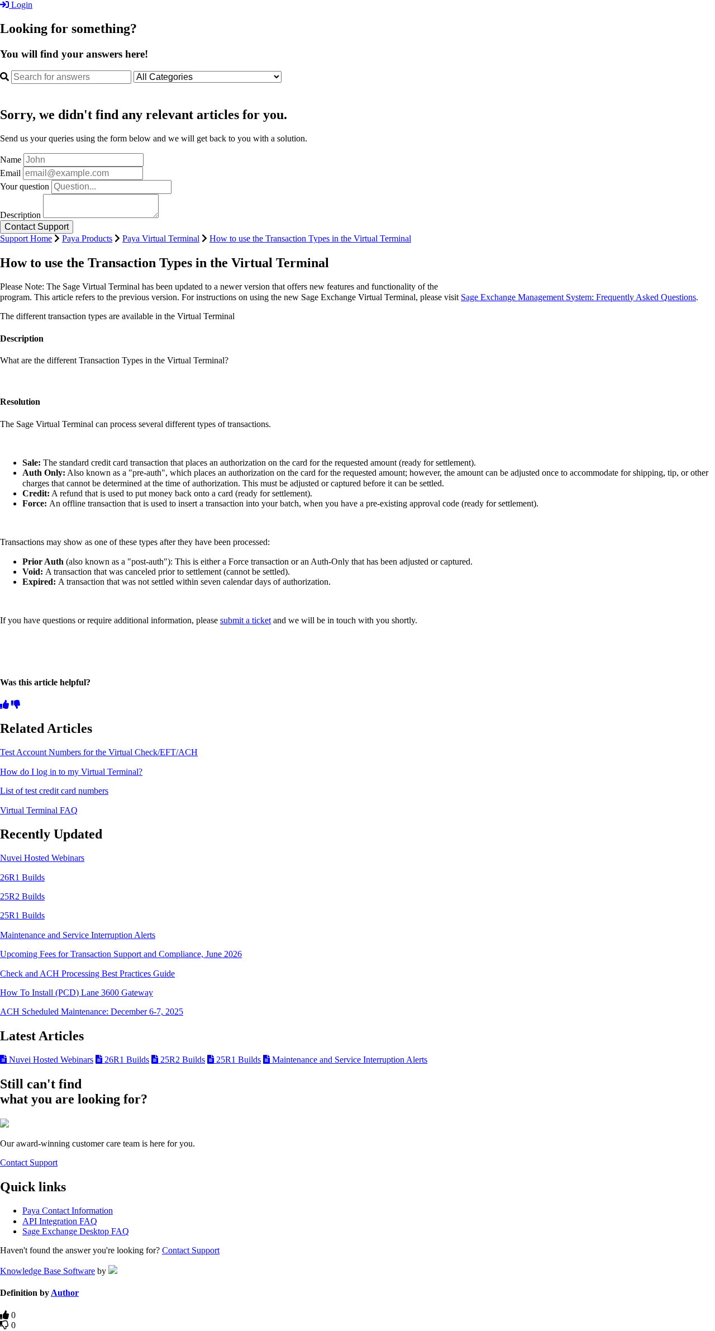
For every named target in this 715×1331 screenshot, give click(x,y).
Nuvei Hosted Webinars (42, 858)
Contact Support (29, 1162)
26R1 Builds (22, 877)
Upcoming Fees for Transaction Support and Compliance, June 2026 (121, 954)
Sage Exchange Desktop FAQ (75, 1231)
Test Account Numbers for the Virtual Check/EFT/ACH (99, 752)
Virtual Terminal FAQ (39, 810)
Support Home (26, 238)
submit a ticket (245, 620)
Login (20, 5)
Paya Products (87, 238)
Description (20, 215)
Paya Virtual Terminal (160, 238)
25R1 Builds (22, 915)
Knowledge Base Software (47, 1271)
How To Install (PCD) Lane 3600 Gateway (76, 992)
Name (10, 159)
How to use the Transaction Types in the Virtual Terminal (310, 238)
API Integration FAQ (59, 1221)
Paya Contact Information (67, 1210)
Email (10, 173)
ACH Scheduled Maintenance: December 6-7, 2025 (91, 1011)
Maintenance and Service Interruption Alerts (77, 935)
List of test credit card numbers (54, 790)
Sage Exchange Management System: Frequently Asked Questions (578, 297)
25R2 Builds (22, 896)
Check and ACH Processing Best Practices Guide (87, 973)
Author (65, 1292)
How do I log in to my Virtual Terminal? (71, 771)
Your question (24, 186)
